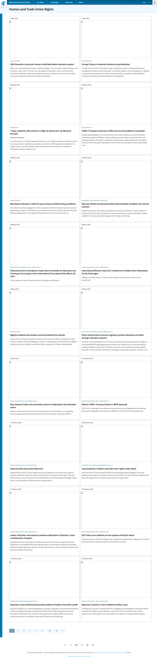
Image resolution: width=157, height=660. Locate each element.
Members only (154, 2)
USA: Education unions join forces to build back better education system (44, 47)
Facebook (65, 645)
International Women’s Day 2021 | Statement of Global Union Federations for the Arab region (116, 252)
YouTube (76, 645)
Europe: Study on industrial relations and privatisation (116, 47)
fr (147, 2)
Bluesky (87, 645)
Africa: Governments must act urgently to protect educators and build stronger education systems (116, 319)
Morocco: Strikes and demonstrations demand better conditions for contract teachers (116, 187)
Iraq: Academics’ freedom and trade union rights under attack (116, 450)
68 (50, 631)
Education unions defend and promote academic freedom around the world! (44, 587)
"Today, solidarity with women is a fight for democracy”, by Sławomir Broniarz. (44, 117)
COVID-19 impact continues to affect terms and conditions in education (116, 115)
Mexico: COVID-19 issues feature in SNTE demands (116, 384)
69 (56, 631)
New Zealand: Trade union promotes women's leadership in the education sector (44, 386)
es (150, 2)
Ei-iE (3, 4)
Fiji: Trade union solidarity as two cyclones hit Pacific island (116, 515)
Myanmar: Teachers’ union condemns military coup (116, 586)
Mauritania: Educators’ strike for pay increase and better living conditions (44, 185)
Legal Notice (72, 656)
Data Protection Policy (83, 656)
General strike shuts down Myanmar (44, 451)
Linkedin (92, 645)
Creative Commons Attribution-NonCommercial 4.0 (109, 652)
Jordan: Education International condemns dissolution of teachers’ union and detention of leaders (44, 519)
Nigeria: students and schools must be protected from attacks (44, 317)
